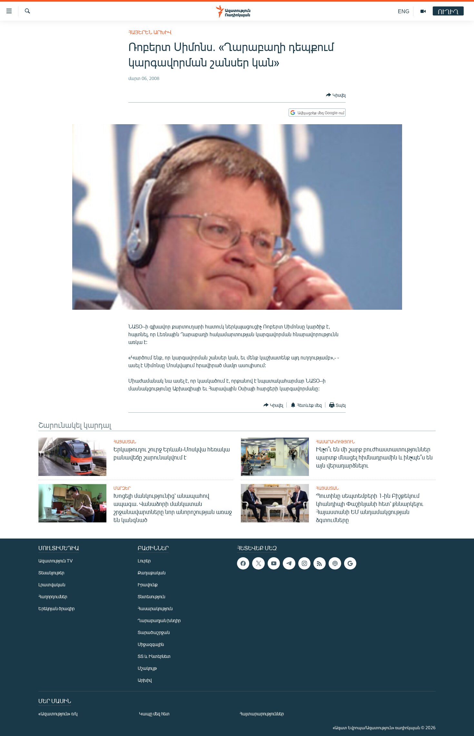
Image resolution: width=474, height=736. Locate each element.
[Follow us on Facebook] (243, 563)
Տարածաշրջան (154, 632)
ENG (403, 11)
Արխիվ (145, 680)
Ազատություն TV (55, 560)
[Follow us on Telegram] (289, 563)
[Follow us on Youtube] (274, 563)
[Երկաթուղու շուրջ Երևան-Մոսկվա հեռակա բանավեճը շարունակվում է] (72, 457)
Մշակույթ (147, 668)
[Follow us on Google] (350, 563)
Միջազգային (151, 644)
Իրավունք (148, 584)
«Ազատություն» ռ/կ (57, 713)
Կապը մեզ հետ (154, 713)
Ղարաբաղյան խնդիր (159, 620)
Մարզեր (122, 488)
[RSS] (319, 563)
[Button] (336, 95)
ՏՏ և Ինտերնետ (154, 656)
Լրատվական (51, 584)
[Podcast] (335, 563)
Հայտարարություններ (262, 713)
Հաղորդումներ (52, 596)
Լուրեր (144, 560)
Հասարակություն (335, 441)
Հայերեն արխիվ (150, 32)
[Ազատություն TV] (423, 11)
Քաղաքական (151, 572)
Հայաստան (125, 441)
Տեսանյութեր (51, 572)
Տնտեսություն (151, 596)
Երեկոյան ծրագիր (56, 608)
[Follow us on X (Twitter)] (258, 563)
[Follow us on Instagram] (304, 563)
